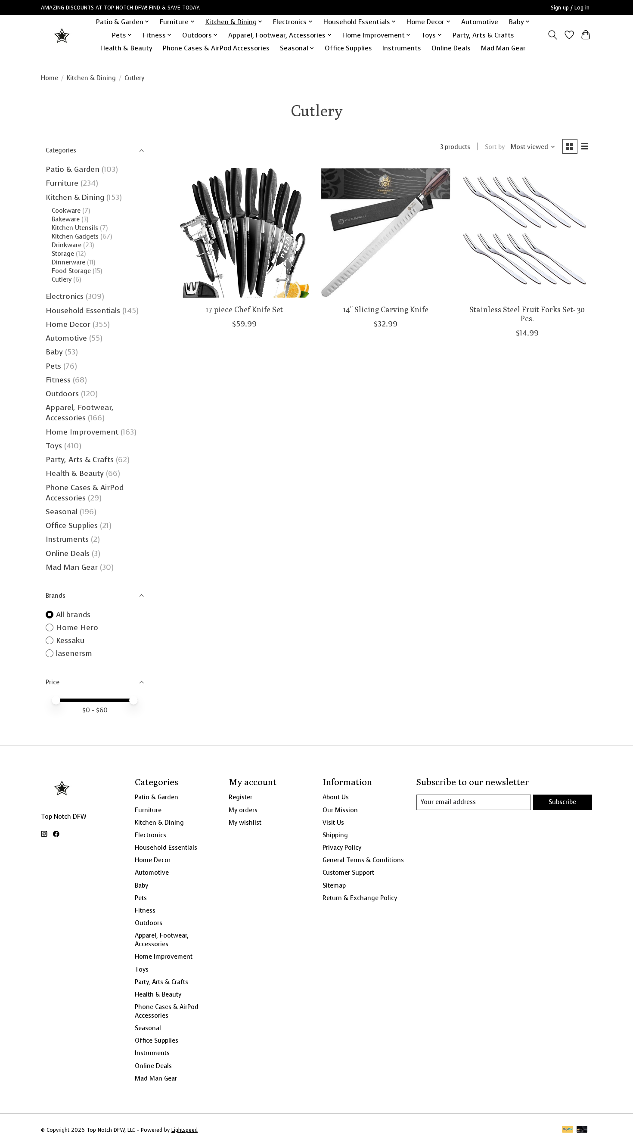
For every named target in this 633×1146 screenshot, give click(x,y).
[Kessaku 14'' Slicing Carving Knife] (385, 233)
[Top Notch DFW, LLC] (62, 35)
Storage (63, 253)
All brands (73, 614)
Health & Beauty (126, 48)
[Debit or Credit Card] (582, 1130)
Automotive (479, 21)
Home (49, 78)
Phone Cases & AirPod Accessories (216, 48)
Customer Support (348, 872)
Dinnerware (68, 262)
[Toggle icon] (552, 35)
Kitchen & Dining (91, 78)
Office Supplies (348, 48)
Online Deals (451, 48)
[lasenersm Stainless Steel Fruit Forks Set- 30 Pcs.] (527, 233)
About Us (336, 797)
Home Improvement (82, 432)
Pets (53, 366)
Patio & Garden (72, 169)
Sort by (495, 147)
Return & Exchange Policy (360, 898)
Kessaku (70, 640)
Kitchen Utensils (75, 228)
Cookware (66, 210)
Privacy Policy (342, 847)
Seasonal (62, 511)
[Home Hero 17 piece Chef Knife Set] (244, 233)
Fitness (58, 380)
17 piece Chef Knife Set (244, 309)
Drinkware (66, 245)
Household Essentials (83, 310)
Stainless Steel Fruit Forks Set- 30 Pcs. (527, 314)
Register (240, 797)
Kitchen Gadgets (75, 236)
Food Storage (71, 271)
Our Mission (340, 810)
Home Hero (77, 627)
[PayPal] (567, 1130)
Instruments (401, 48)
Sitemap (334, 885)
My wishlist (245, 822)
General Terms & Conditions (363, 860)
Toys (54, 446)
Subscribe (562, 802)
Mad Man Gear (503, 48)
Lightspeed (184, 1130)
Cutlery (61, 279)
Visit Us (333, 822)
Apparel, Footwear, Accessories (80, 412)
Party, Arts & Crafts (483, 35)
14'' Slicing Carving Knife (385, 309)
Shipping (335, 835)
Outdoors (62, 393)
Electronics (65, 296)
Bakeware (66, 219)
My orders (243, 810)
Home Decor (68, 324)
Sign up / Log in (570, 7)
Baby (54, 352)
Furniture (62, 183)
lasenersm (74, 653)
